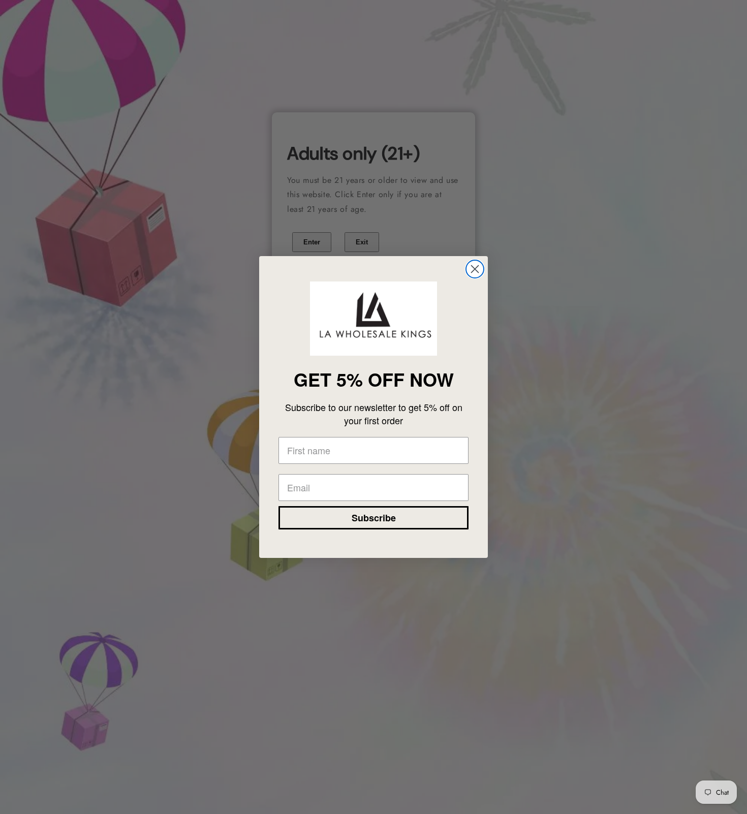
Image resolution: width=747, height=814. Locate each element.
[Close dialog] (475, 269)
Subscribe (374, 517)
